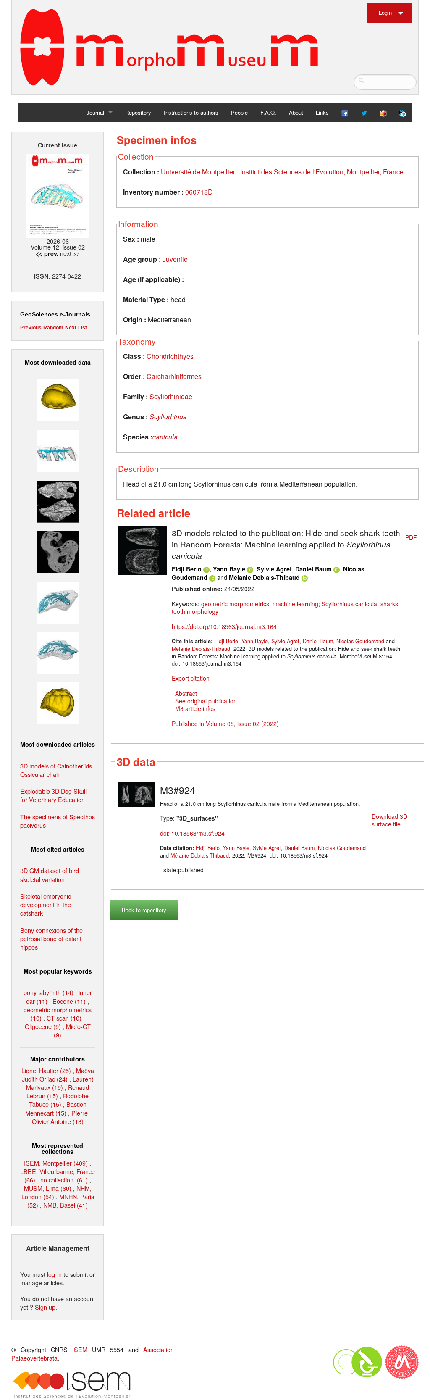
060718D (199, 192)
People (239, 112)
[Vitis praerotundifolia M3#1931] (58, 551)
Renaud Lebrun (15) (57, 1091)
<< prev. (47, 253)
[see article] (142, 549)
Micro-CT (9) (72, 1030)
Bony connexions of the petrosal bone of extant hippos (51, 938)
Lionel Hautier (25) (46, 1070)
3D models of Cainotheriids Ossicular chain (56, 770)
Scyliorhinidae (170, 396)
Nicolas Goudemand (360, 641)
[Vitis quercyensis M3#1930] (58, 702)
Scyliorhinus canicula (349, 604)
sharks (389, 604)
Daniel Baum (313, 569)
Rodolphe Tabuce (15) (59, 1099)
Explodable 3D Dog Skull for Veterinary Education (53, 795)
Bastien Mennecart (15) (56, 1108)
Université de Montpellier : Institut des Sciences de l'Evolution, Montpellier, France (282, 171)
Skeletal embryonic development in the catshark (45, 904)
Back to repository (144, 910)
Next (70, 328)
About (296, 112)
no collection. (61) (64, 1179)
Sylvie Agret (274, 569)
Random (53, 328)
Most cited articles (57, 849)
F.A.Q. (268, 112)
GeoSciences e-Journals (55, 314)
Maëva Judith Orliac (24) (58, 1074)
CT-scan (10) (64, 1017)
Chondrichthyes (170, 356)
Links (322, 112)
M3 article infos (195, 708)
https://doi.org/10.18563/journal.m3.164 (224, 626)
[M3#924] (136, 793)
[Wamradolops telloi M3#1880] (58, 500)
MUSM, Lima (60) (47, 1188)
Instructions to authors (191, 112)
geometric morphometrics (235, 604)
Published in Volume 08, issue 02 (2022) (225, 723)
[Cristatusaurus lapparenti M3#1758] (58, 449)
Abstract (186, 693)
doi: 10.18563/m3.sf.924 (192, 833)
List (82, 328)
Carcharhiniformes (174, 376)
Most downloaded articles (57, 744)
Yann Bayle (229, 569)
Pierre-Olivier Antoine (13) (61, 1117)
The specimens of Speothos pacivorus (57, 820)
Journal (95, 112)
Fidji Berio (187, 569)
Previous (31, 328)
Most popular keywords (58, 971)
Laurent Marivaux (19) (59, 1083)
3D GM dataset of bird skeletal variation (49, 874)
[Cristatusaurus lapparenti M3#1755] (58, 601)
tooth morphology (195, 611)
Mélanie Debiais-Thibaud (264, 577)
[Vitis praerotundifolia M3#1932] (58, 399)
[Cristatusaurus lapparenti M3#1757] (58, 651)
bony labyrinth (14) (48, 992)
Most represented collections (57, 1148)
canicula (165, 437)
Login (385, 12)
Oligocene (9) (43, 1026)
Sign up (45, 1307)
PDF (411, 537)
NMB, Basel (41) (65, 1204)
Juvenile (175, 259)
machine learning (295, 604)
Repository (138, 112)
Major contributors (57, 1059)
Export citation (191, 678)
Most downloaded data (58, 362)
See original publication (206, 701)
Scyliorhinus (167, 416)
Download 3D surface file (389, 820)
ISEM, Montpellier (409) (56, 1162)
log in (54, 1274)
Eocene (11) (69, 1001)
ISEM (79, 1349)
